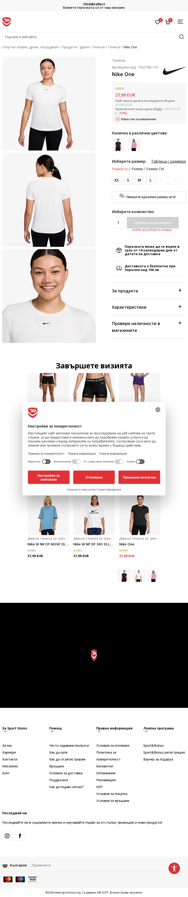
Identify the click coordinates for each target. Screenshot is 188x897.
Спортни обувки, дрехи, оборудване (30, 47)
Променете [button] (41, 865)
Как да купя (58, 752)
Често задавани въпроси (69, 745)
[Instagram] (7, 835)
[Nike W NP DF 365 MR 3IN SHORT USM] (48, 393)
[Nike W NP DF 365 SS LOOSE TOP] (94, 514)
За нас (7, 745)
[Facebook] (20, 835)
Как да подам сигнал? (66, 787)
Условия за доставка (66, 773)
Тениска (114, 47)
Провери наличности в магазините (136, 327)
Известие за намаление (138, 119)
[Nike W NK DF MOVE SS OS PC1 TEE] (48, 514)
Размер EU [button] (120, 169)
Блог (6, 773)
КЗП (99, 787)
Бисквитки (104, 766)
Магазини (10, 766)
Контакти (9, 759)
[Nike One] (139, 514)
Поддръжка (58, 780)
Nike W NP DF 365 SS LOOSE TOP (94, 544)
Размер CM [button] (155, 169)
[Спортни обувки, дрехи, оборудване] (6, 21)
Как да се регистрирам (67, 759)
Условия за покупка (111, 794)
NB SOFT (102, 892)
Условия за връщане (112, 800)
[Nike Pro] (94, 393)
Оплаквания (105, 773)
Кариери (9, 752)
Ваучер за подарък (158, 759)
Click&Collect (94, 4)
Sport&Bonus (153, 745)
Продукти (69, 47)
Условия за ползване (113, 745)
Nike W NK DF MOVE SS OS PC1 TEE (48, 544)
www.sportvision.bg (67, 892)
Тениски (98, 47)
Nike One (126, 544)
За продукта (125, 290)
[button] (94, 37)
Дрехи (84, 47)
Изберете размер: (129, 161)
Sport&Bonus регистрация (164, 752)
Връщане (56, 766)
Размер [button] (137, 169)
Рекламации (106, 780)
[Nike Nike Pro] (139, 393)
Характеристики (129, 307)
